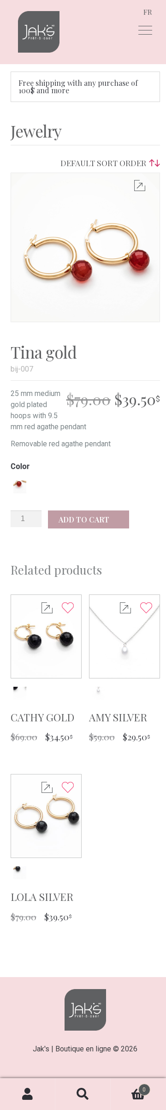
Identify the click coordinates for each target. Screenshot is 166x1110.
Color (20, 466)
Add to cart (85, 519)
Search (83, 1094)
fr (147, 12)
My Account (27, 1094)
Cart (128, 1086)
